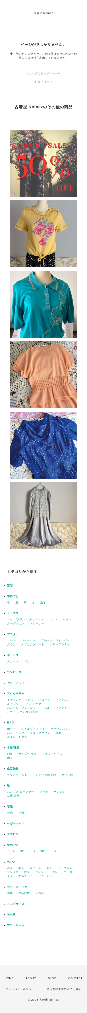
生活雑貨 (13, 768)
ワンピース (14, 672)
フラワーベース (52, 753)
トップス (13, 613)
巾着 (58, 732)
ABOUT (31, 978)
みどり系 (35, 868)
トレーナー (37, 623)
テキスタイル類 (17, 774)
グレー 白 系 (62, 872)
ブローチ (44, 699)
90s (43, 851)
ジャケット (28, 640)
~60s (10, 851)
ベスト (67, 619)
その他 (39, 893)
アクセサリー (16, 693)
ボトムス (13, 655)
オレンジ (41, 872)
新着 (10, 585)
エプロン (13, 834)
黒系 (21, 868)
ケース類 (67, 774)
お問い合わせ (43, 81)
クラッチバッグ (61, 728)
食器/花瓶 (13, 747)
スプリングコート (32, 644)
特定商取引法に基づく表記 (64, 989)
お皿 (10, 753)
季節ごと (13, 596)
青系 (49, 868)
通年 (43, 602)
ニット (53, 619)
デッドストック (17, 886)
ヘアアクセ (34, 703)
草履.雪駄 (13, 795)
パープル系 (65, 868)
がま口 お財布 (17, 736)
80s (32, 851)
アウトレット (16, 925)
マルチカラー (27, 876)
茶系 (10, 876)
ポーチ (11, 728)
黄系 (27, 872)
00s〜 (55, 851)
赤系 (10, 868)
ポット (11, 757)
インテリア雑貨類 (44, 774)
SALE (11, 914)
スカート (13, 661)
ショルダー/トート (33, 728)
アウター (13, 634)
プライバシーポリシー (20, 989)
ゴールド (47, 876)
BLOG (52, 978)
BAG (10, 722)
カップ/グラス (27, 753)
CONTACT (75, 978)
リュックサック (40, 732)
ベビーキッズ (16, 823)
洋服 (10, 893)
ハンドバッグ (16, 732)
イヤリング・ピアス (20, 699)
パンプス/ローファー (20, 791)
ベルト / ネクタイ (55, 707)
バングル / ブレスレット (23, 707)
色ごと (11, 861)
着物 (10, 806)
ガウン (11, 644)
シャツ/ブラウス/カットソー (25, 619)
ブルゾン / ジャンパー (55, 640)
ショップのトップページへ (43, 73)
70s (22, 851)
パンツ (28, 661)
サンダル (59, 791)
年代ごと (13, 844)
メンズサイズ (16, 903)
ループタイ (14, 703)
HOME (9, 978)
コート (11, 640)
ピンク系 (13, 872)
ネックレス (63, 699)
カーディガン (16, 623)
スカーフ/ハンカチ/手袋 (22, 711)
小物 (21, 812)
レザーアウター (60, 644)
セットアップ (16, 682)
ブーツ (43, 791)
